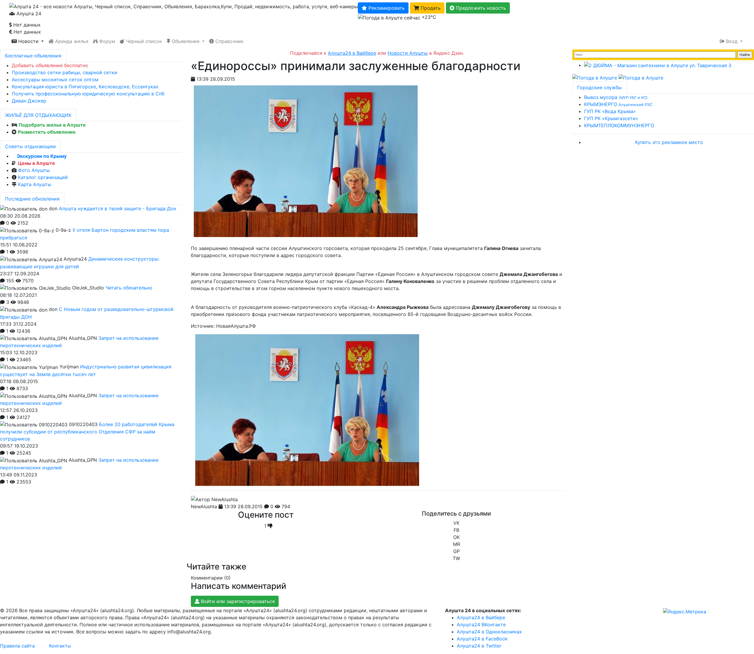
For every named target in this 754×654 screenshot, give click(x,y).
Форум (106, 41)
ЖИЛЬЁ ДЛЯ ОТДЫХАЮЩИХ (38, 115)
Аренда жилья (71, 41)
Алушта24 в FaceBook (482, 639)
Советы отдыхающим (30, 146)
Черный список (143, 41)
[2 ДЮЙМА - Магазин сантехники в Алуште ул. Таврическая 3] (657, 65)
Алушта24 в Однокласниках (489, 632)
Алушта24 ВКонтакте (481, 624)
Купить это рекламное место (669, 142)
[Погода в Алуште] (594, 77)
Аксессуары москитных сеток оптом (55, 79)
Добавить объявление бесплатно (50, 65)
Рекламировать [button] (386, 8)
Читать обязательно (128, 288)
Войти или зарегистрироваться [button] (237, 601)
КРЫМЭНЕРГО (618, 104)
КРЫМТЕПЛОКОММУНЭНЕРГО (619, 125)
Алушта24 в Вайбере (481, 617)
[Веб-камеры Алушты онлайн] (641, 77)
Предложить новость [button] (480, 8)
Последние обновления (32, 199)
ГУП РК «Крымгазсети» (611, 118)
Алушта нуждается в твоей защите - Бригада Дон (117, 208)
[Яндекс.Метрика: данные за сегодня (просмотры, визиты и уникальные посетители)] (684, 611)
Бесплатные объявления (33, 56)
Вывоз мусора (616, 97)
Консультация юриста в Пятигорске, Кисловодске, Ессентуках (85, 87)
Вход (732, 41)
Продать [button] (430, 8)
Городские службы (599, 87)
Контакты (60, 646)
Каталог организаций (43, 177)
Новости (28, 41)
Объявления (185, 41)
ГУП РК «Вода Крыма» (610, 111)
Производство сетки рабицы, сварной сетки (64, 72)
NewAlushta (204, 506)
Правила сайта (17, 646)
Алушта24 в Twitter (479, 646)
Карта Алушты (34, 184)
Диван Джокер (29, 101)
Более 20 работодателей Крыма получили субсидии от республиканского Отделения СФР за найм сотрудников (87, 431)
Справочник (229, 41)
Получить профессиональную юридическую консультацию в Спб (88, 94)
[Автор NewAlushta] (214, 499)
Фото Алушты (34, 170)
